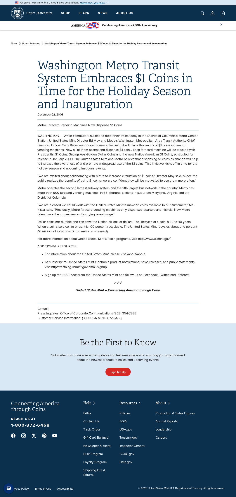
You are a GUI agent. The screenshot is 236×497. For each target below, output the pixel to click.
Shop (65, 13)
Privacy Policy (20, 488)
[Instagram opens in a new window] (23, 436)
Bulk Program (93, 454)
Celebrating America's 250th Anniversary (128, 25)
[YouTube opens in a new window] (54, 436)
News (102, 13)
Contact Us (91, 421)
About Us (124, 13)
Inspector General (132, 445)
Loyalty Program (95, 462)
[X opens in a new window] (34, 436)
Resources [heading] (128, 403)
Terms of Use (43, 488)
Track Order (91, 429)
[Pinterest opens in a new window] (44, 436)
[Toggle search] (202, 13)
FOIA (123, 421)
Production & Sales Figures (175, 413)
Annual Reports (167, 421)
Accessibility (65, 488)
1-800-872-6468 (30, 425)
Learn (84, 13)
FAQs (87, 413)
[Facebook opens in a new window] (13, 436)
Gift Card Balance (95, 437)
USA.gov (125, 429)
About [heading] (161, 403)
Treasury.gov (128, 437)
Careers (161, 437)
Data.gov (125, 462)
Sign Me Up (118, 372)
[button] (212, 13)
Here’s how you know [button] (92, 2)
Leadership (163, 429)
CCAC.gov (126, 454)
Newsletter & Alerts (97, 445)
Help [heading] (87, 403)
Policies (125, 413)
